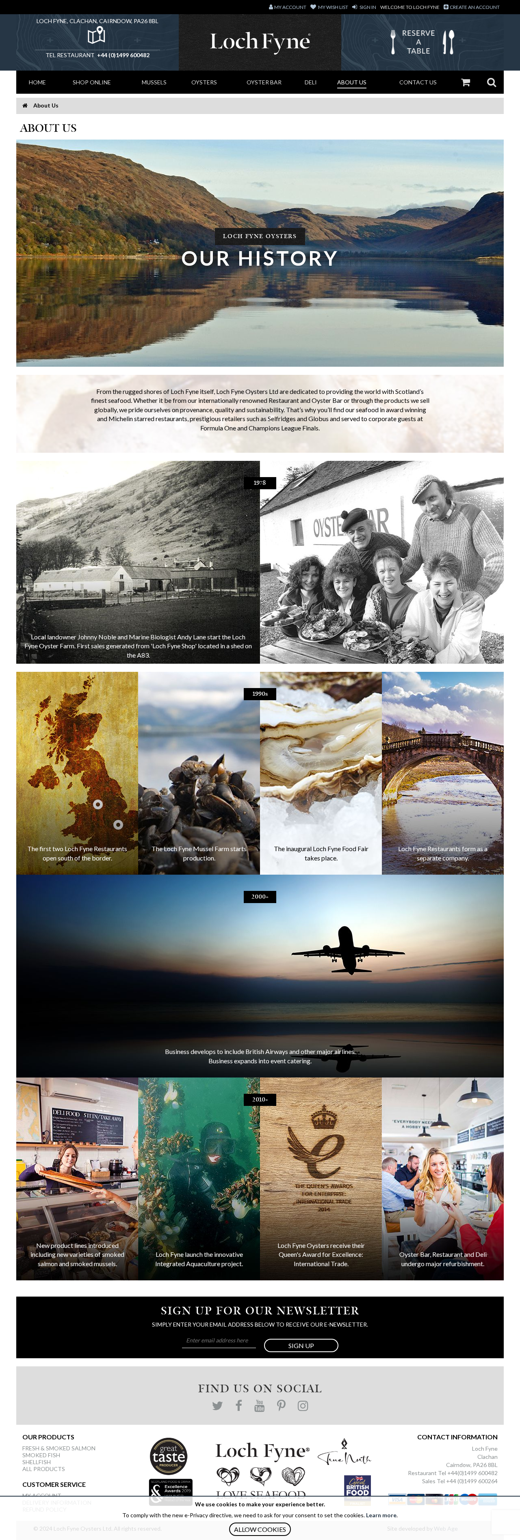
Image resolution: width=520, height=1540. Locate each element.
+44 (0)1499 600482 (123, 55)
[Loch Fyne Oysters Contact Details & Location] (97, 37)
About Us (351, 82)
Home (37, 82)
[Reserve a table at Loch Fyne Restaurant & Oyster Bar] (422, 44)
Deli (311, 82)
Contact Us (418, 82)
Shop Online (92, 82)
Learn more (381, 1515)
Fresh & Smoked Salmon (58, 1448)
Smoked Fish (41, 1455)
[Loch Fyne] (260, 42)
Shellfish (36, 1461)
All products (43, 1468)
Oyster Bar (264, 82)
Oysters (204, 82)
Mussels (154, 82)
